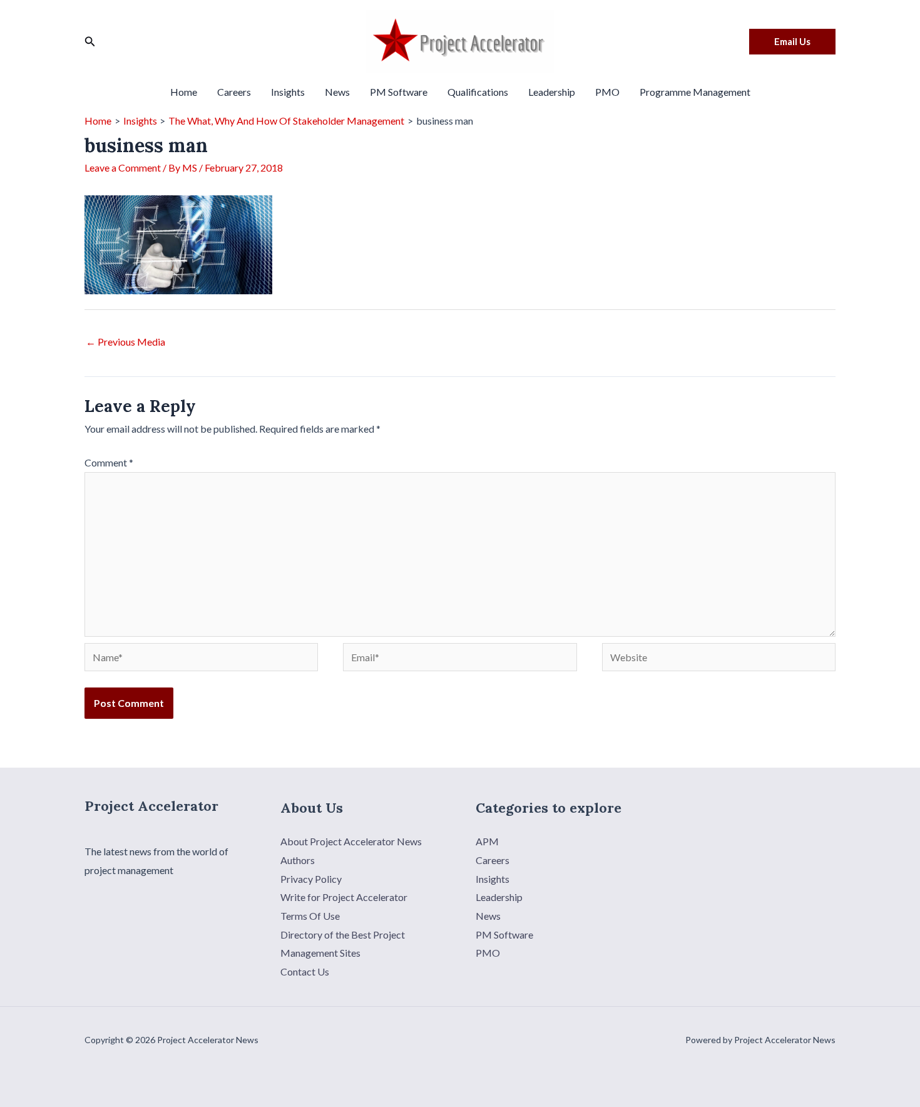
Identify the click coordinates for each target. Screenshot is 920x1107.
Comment (108, 462)
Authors (297, 860)
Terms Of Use (310, 916)
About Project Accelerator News (351, 841)
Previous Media (125, 342)
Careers (234, 92)
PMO (607, 92)
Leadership (551, 92)
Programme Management (695, 92)
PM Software (398, 92)
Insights (288, 92)
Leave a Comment (122, 167)
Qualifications (477, 92)
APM (487, 841)
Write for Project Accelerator (343, 897)
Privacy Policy (311, 879)
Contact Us (304, 971)
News (337, 92)
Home (183, 92)
